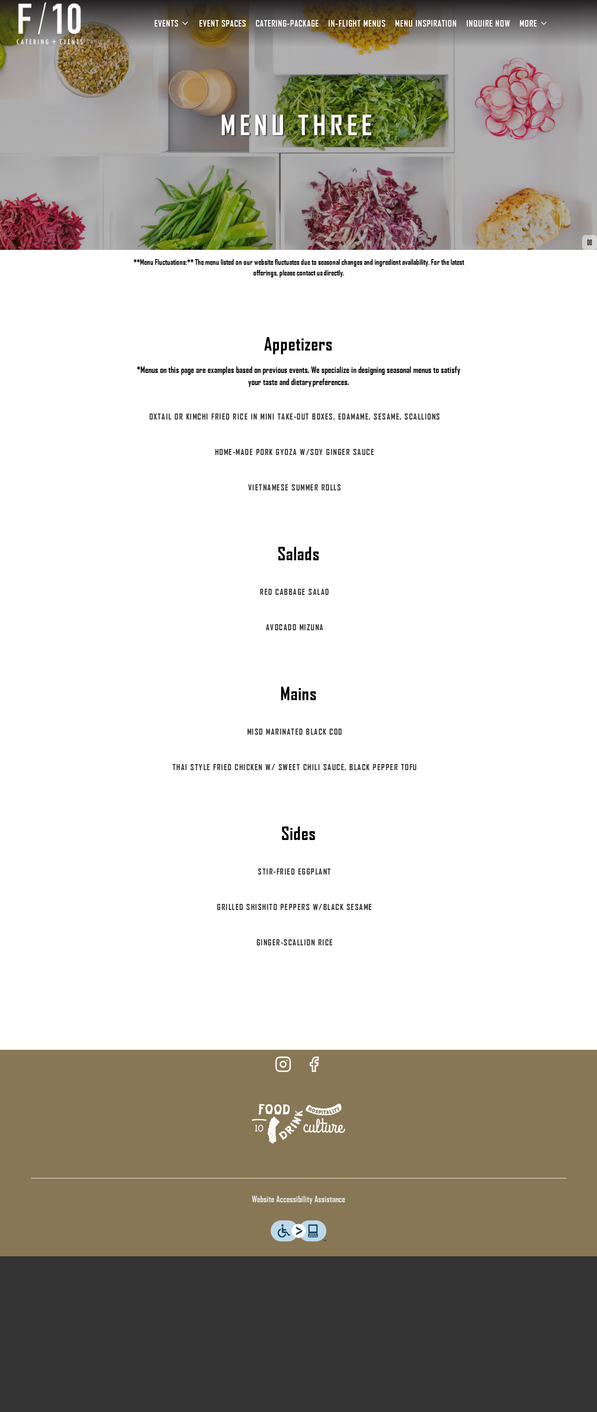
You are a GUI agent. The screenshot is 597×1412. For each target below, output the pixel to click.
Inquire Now (488, 23)
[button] (172, 23)
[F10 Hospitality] (298, 1122)
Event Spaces (222, 23)
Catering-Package (287, 23)
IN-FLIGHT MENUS (357, 23)
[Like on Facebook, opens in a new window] (313, 1066)
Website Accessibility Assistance (298, 1199)
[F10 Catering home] (49, 23)
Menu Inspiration (426, 23)
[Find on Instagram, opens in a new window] (283, 1066)
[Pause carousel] (589, 242)
